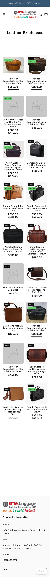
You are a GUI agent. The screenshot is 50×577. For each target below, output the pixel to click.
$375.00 (37, 377)
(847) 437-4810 (10, 560)
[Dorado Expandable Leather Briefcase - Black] (36, 192)
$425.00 (36, 257)
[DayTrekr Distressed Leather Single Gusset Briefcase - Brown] (13, 106)
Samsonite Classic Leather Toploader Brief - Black (37, 165)
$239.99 (37, 171)
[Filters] (46, 51)
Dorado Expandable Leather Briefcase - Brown (37, 409)
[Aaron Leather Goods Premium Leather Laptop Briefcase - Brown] (13, 149)
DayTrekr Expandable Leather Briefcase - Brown (36, 81)
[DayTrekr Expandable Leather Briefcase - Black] (36, 106)
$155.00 (13, 293)
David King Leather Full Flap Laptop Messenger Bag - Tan (13, 410)
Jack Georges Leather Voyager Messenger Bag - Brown (37, 370)
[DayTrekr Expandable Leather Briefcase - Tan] (13, 65)
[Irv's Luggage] (25, 14)
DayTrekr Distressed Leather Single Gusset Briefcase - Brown (13, 123)
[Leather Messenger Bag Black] (13, 273)
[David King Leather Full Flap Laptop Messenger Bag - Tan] (13, 394)
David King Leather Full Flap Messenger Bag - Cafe (36, 289)
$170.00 (13, 417)
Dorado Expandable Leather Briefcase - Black (37, 208)
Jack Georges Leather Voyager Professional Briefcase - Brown (37, 250)
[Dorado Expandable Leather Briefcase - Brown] (36, 393)
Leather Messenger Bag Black (13, 288)
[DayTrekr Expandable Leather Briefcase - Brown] (36, 65)
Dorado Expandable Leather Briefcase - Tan (13, 208)
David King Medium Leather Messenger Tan (13, 328)
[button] (40, 14)
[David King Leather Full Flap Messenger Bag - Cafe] (36, 274)
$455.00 (36, 128)
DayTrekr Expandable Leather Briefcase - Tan (13, 81)
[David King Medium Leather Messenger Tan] (13, 312)
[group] (25, 3)
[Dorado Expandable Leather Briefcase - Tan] (13, 192)
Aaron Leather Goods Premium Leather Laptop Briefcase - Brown (13, 166)
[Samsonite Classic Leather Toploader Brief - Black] (36, 149)
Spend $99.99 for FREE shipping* (25, 3)
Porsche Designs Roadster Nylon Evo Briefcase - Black (13, 249)
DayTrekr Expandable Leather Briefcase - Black (36, 122)
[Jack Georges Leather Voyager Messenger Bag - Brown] (36, 353)
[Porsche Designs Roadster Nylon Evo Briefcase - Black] (13, 233)
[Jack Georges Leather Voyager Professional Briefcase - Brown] (36, 233)
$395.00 (13, 255)
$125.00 (13, 334)
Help (5, 569)
